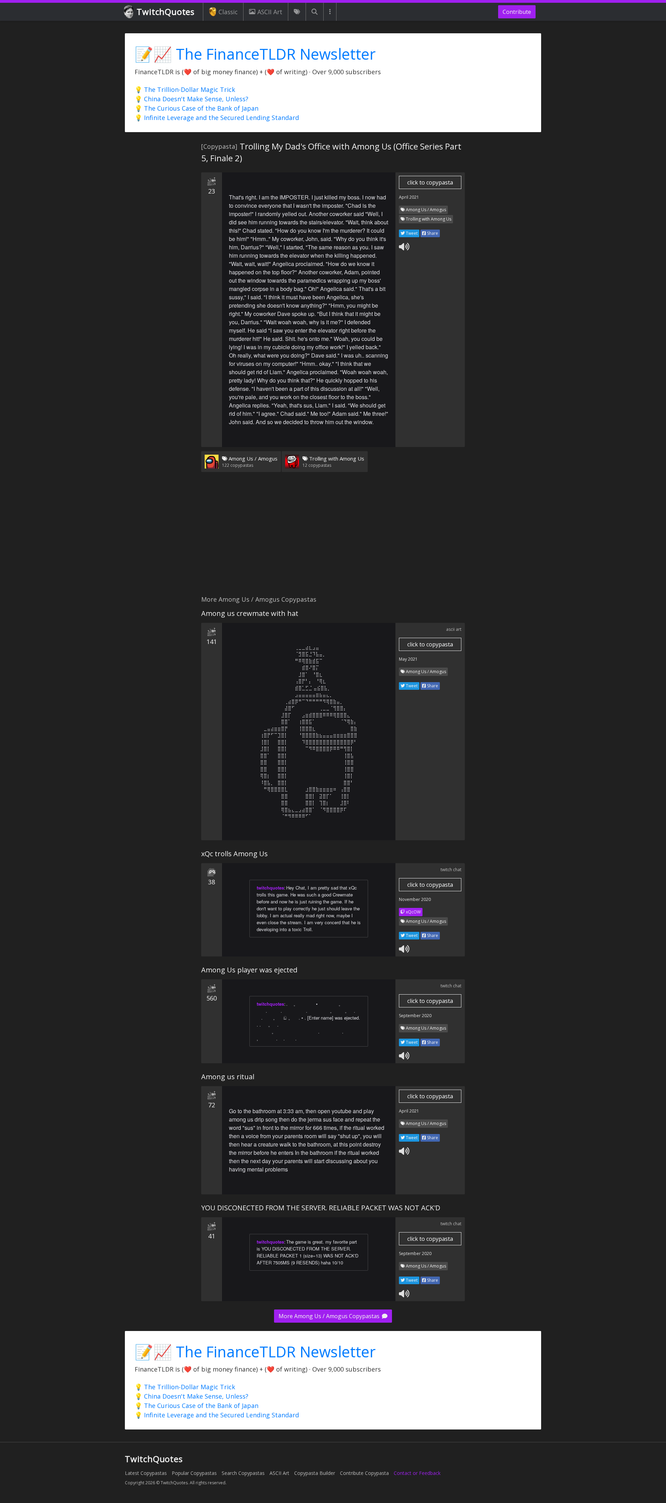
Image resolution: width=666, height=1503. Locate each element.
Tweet (411, 233)
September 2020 (415, 1016)
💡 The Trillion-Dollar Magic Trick (185, 89)
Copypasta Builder (314, 1473)
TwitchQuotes (166, 11)
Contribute (517, 12)
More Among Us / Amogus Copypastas (330, 1316)
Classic (228, 12)
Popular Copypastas (194, 1473)
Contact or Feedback (417, 1473)
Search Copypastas (243, 1473)
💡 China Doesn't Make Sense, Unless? (191, 99)
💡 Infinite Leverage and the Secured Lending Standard (217, 117)
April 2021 (409, 197)
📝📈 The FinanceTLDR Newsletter (255, 54)
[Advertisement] (333, 537)
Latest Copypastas (146, 1473)
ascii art (453, 629)
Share (432, 233)
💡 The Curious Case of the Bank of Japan (196, 108)
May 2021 (408, 659)
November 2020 (415, 899)
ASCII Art (269, 12)
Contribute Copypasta (364, 1473)
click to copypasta (430, 182)
